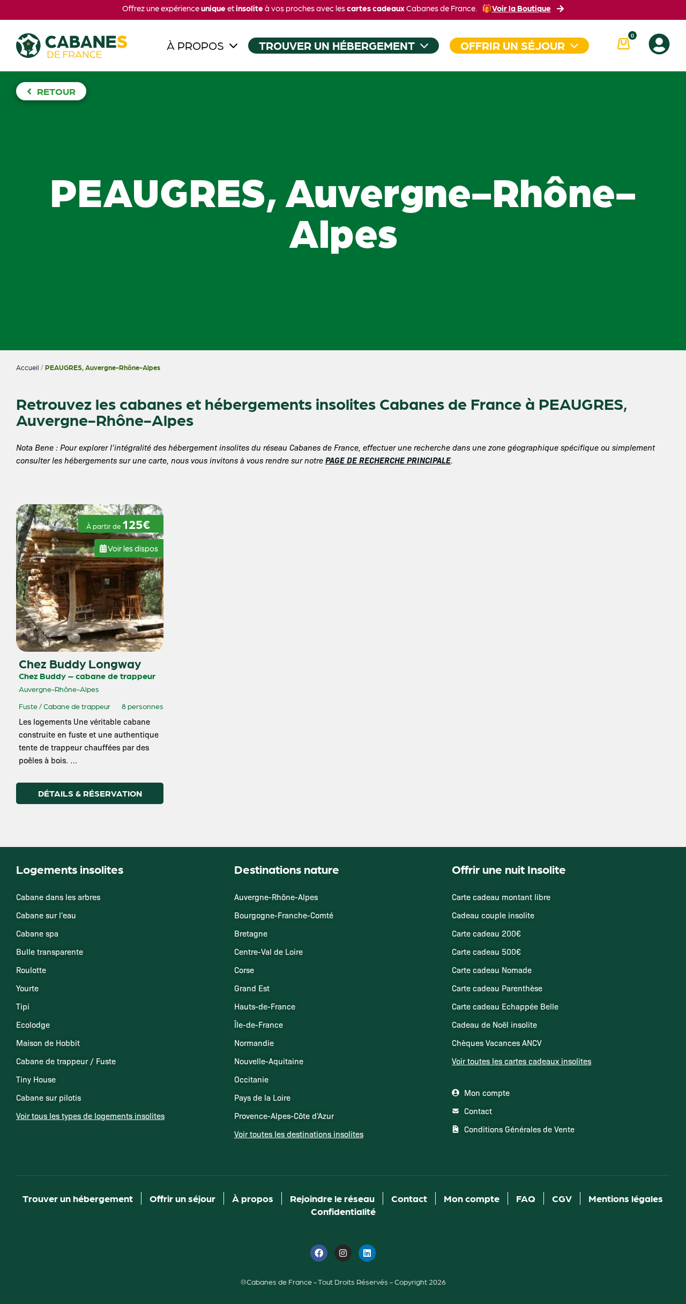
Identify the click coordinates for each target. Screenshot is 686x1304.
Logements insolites (69, 868)
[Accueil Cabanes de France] (71, 45)
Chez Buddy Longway (80, 663)
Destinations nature (286, 868)
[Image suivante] (57, 525)
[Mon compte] (659, 44)
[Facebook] (318, 1253)
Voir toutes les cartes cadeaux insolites (521, 1061)
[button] (128, 544)
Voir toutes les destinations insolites (298, 1134)
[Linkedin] (367, 1253)
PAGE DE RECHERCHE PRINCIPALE (388, 460)
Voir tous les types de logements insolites (90, 1115)
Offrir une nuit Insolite (509, 868)
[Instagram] (343, 1253)
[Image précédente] (33, 525)
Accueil (27, 367)
